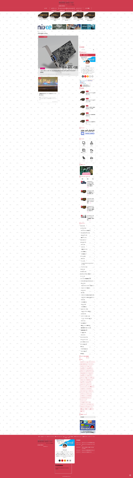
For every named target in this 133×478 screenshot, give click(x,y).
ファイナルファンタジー (85, 402)
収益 (86, 408)
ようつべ (83, 384)
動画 (82, 408)
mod (82, 377)
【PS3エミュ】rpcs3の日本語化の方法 (55, 20)
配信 (82, 411)
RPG (92, 377)
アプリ (89, 384)
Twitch (83, 379)
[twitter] (83, 76)
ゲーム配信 (91, 386)
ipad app (83, 368)
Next (94, 17)
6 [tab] (67, 22)
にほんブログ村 (83, 83)
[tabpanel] (43, 16)
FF (93, 361)
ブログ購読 (87, 8)
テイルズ (89, 395)
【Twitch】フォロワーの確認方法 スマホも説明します (90, 192)
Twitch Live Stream (62, 8)
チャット (89, 393)
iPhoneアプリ (90, 370)
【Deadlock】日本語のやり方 (86, 452)
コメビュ (83, 388)
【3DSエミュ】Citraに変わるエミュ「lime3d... (78, 20)
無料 (91, 408)
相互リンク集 (79, 10)
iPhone (83, 370)
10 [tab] (71, 22)
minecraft (83, 375)
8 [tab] (69, 22)
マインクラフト (90, 404)
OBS (87, 377)
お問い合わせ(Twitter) (54, 10)
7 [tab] (68, 22)
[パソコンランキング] (85, 86)
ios (90, 364)
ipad (89, 366)
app (88, 361)
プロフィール (54, 8)
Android (83, 361)
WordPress (89, 379)
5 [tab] (66, 22)
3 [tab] (64, 22)
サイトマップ (79, 8)
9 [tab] (70, 22)
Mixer (89, 375)
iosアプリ (83, 366)
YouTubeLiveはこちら (71, 8)
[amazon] (88, 76)
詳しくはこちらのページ (85, 174)
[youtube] (85, 76)
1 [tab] (62, 22)
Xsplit (82, 382)
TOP (46, 8)
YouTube (88, 382)
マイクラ (83, 404)
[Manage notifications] (130, 475)
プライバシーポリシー (71, 10)
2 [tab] (63, 22)
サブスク (89, 388)
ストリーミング (84, 391)
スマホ (91, 391)
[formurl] (90, 76)
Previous (39, 17)
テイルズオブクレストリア (86, 397)
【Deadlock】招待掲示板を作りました (88, 450)
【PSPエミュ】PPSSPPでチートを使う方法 (43, 20)
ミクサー (89, 406)
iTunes (91, 373)
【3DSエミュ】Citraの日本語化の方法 (89, 20)
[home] (92, 76)
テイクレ (83, 395)
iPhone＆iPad (84, 373)
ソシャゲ (83, 393)
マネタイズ (83, 406)
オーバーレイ (83, 386)
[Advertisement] (88, 38)
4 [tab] (65, 22)
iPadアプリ (89, 368)
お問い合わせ (63, 10)
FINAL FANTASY (84, 364)
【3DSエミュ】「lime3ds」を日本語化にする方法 (66, 20)
